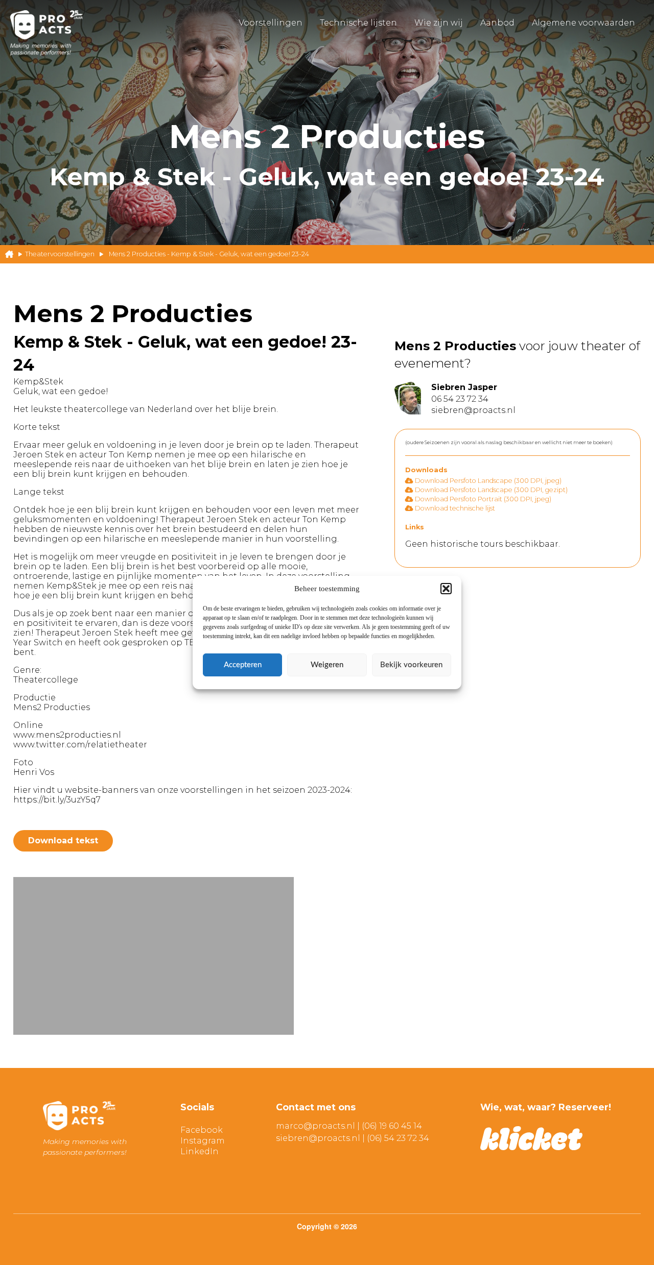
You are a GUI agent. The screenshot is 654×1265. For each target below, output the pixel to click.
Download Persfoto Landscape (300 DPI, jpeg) (487, 480)
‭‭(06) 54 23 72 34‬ (398, 1138)
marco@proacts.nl (315, 1126)
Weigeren (327, 665)
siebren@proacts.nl (318, 1138)
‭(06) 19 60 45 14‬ (392, 1126)
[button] (446, 588)
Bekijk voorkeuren (411, 665)
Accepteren (243, 665)
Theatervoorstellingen (60, 254)
